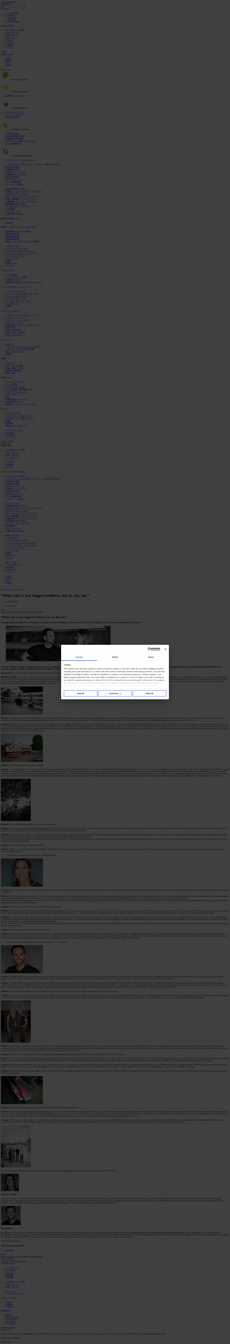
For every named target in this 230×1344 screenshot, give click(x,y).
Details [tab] (115, 657)
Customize (113, 693)
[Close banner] (165, 649)
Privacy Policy (149, 686)
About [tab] (151, 657)
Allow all (149, 693)
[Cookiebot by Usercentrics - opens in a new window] (149, 649)
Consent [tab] (79, 657)
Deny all (80, 693)
